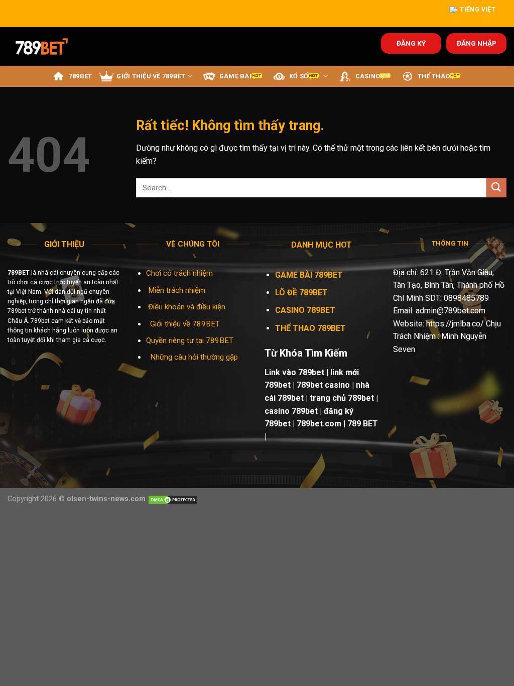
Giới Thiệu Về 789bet (150, 76)
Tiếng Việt (477, 9)
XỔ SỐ (298, 76)
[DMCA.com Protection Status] (173, 499)
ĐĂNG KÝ (411, 43)
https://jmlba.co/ (455, 323)
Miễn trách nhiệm (177, 290)
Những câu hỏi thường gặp (194, 357)
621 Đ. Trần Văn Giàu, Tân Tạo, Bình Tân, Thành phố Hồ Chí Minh (448, 285)
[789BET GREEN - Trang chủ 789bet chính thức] (48, 46)
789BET (80, 76)
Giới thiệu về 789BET (185, 323)
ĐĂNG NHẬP (476, 43)
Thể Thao (434, 76)
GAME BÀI (235, 76)
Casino (367, 76)
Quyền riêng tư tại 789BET (189, 340)
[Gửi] (496, 187)
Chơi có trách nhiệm (179, 273)
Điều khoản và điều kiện (186, 306)
